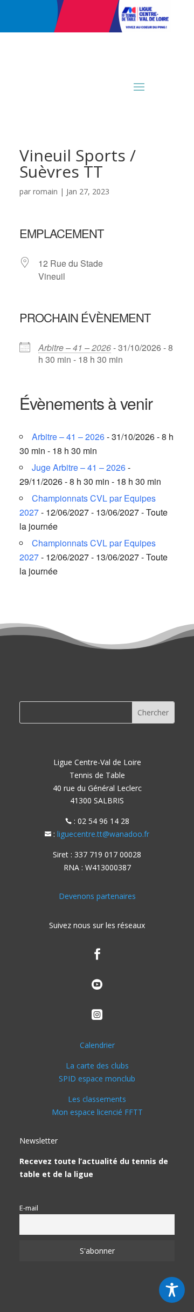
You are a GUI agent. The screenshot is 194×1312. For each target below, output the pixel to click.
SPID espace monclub (97, 1078)
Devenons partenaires (97, 896)
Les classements (97, 1099)
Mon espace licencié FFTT (97, 1112)
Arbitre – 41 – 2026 (74, 347)
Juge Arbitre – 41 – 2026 (79, 467)
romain (45, 191)
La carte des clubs (97, 1065)
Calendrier (97, 1045)
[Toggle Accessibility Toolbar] (172, 1290)
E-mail (28, 1208)
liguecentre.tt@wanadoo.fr (103, 834)
